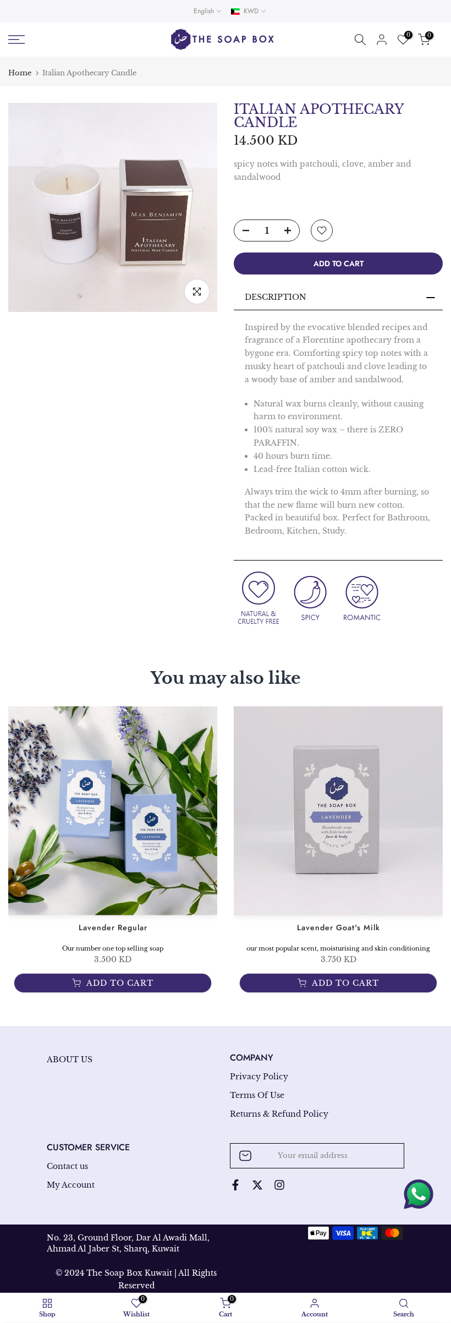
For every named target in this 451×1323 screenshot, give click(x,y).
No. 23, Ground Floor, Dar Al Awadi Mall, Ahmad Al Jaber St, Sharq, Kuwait (128, 1243)
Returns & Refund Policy (279, 1114)
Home (19, 72)
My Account (71, 1185)
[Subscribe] (384, 1155)
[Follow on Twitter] (257, 1185)
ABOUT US (69, 1059)
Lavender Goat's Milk (338, 927)
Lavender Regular (113, 927)
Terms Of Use (257, 1095)
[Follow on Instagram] (279, 1185)
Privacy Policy (259, 1077)
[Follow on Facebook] (235, 1185)
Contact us (67, 1166)
